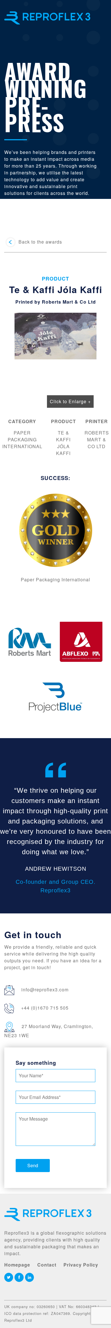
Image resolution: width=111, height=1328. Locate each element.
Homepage (17, 1264)
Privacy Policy (80, 1264)
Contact (46, 1264)
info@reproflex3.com (45, 989)
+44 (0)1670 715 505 (45, 1007)
